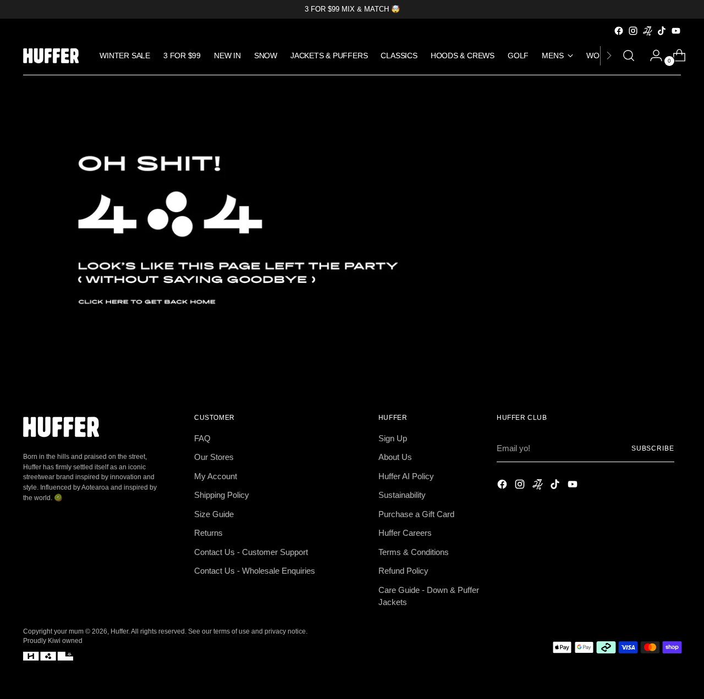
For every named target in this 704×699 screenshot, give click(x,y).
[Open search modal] (629, 55)
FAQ (202, 438)
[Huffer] (53, 55)
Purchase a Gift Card (416, 514)
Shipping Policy (221, 495)
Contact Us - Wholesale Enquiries (254, 570)
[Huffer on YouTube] (676, 31)
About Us (395, 457)
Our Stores (214, 457)
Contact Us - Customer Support (251, 552)
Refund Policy (403, 570)
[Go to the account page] (652, 55)
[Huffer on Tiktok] (662, 31)
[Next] (609, 55)
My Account (215, 476)
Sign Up (392, 438)
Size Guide (214, 514)
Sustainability (402, 495)
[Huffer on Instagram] (633, 31)
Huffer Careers (405, 532)
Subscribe (652, 448)
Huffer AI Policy (406, 476)
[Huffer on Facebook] (619, 31)
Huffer (119, 631)
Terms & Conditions (413, 552)
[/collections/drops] (352, 230)
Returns (208, 532)
